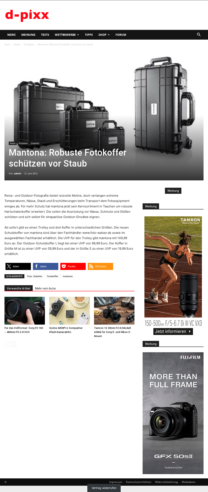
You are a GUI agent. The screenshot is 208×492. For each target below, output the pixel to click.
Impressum (115, 482)
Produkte (29, 44)
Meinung (28, 35)
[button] (199, 35)
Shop (102, 35)
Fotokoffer (52, 276)
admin (17, 173)
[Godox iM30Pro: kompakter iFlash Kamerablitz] (69, 311)
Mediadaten (188, 482)
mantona (68, 276)
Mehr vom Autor (45, 288)
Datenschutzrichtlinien (138, 482)
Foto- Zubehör (34, 276)
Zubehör (35, 143)
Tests (45, 35)
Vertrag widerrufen (104, 488)
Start (7, 44)
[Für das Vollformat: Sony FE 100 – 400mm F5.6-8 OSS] (24, 311)
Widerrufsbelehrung (166, 482)
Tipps (89, 35)
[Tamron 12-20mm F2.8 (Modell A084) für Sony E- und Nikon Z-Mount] (114, 311)
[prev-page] (7, 344)
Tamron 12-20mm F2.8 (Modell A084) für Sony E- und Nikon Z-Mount (112, 332)
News (11, 35)
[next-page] (13, 344)
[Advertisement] (129, 15)
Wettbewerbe (65, 35)
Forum (121, 35)
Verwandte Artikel (18, 288)
